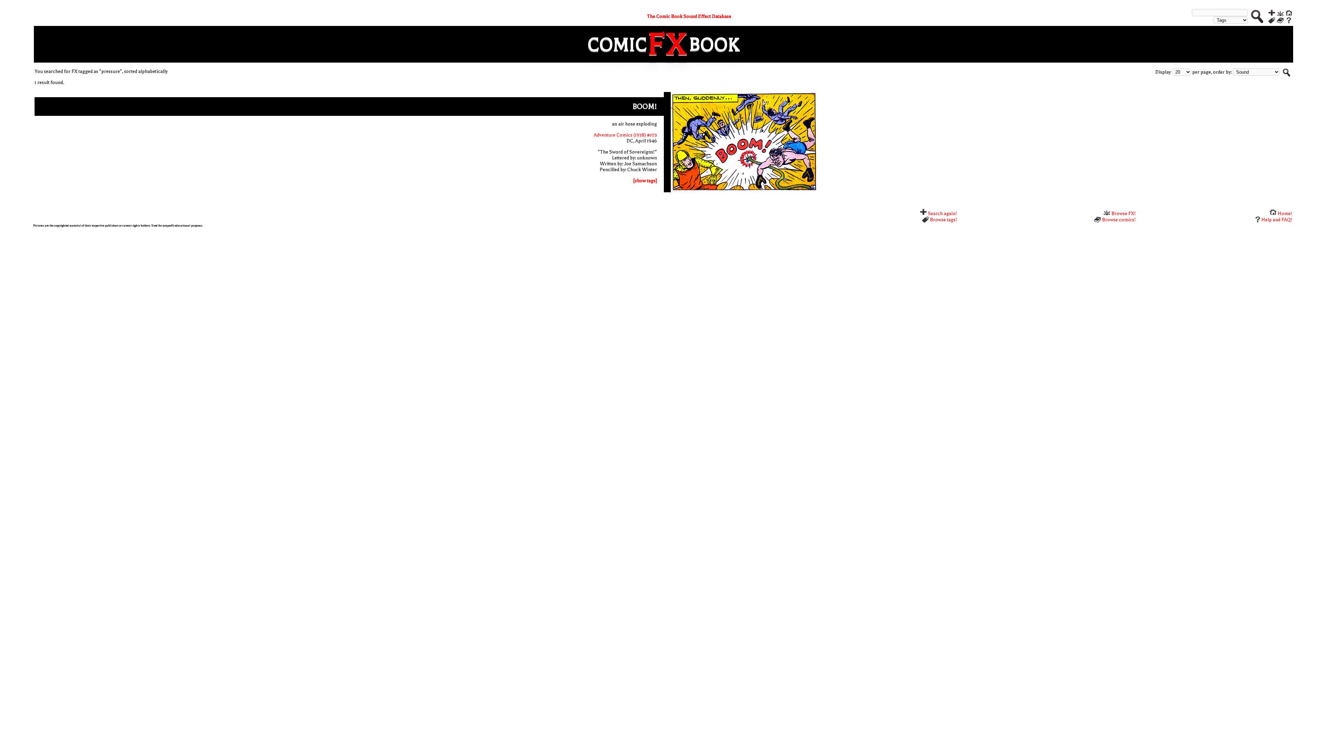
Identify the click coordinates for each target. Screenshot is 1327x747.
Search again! (942, 213)
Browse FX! (1123, 213)
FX (668, 44)
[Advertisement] (240, 280)
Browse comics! (1118, 220)
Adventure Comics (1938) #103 (625, 135)
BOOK (714, 44)
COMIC (617, 44)
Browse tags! (943, 220)
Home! (1284, 213)
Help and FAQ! (1276, 220)
